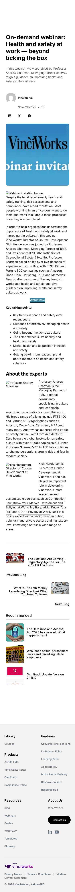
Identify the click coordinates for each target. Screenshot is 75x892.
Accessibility (49, 766)
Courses (9, 743)
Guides (8, 823)
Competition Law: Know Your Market (35, 501)
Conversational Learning (56, 743)
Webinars (10, 815)
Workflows (10, 830)
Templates (10, 838)
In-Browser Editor (51, 751)
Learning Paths (50, 759)
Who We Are (55, 807)
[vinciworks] (50, 832)
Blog (7, 807)
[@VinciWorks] (57, 832)
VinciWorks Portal (15, 769)
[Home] (25, 7)
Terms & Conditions (39, 874)
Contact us (59, 819)
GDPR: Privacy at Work (34, 512)
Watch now (37, 300)
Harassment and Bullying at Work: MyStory (34, 505)
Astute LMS (11, 761)
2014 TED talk (44, 447)
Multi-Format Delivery (54, 774)
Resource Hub (49, 789)
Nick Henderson (49, 463)
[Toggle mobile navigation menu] (65, 7)
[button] (10, 116)
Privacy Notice (13, 874)
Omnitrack (10, 777)
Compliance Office (15, 784)
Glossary (9, 846)
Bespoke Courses (51, 782)
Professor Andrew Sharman (51, 384)
